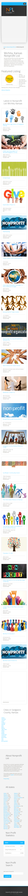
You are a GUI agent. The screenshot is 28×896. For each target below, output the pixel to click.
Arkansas (5, 794)
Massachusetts (17, 806)
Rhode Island (16, 820)
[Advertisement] (14, 31)
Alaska (5, 793)
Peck (2, 738)
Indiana (15, 803)
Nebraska (16, 813)
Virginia (15, 824)
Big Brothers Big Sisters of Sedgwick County (13, 124)
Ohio (15, 817)
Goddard (3, 723)
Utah (5, 824)
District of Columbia (18, 797)
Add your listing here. (5, 90)
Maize (2, 726)
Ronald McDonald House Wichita (12, 419)
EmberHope (6, 178)
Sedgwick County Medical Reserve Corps (13, 446)
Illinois (5, 803)
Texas (15, 823)
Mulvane (3, 728)
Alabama (16, 793)
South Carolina (7, 821)
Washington (16, 825)
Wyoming (5, 828)
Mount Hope (4, 737)
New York (5, 817)
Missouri (5, 810)
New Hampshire (7, 814)
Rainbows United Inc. (9, 392)
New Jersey (16, 814)
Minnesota (16, 808)
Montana (5, 811)
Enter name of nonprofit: (9, 871)
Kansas (5, 804)
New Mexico (6, 815)
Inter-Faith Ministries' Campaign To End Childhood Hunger (13, 285)
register (12, 774)
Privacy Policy (6, 778)
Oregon (15, 818)
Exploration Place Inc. (9, 205)
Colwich (3, 720)
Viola (2, 739)
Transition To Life (8, 553)
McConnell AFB (4, 741)
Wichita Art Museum (9, 634)
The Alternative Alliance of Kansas (12, 500)
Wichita (2, 730)
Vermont (5, 825)
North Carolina (17, 811)
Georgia (5, 800)
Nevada (15, 815)
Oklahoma (6, 818)
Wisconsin (6, 827)
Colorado (16, 796)
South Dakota (17, 821)
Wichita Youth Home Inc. (10, 660)
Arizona (15, 794)
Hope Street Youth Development (12, 258)
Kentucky (16, 804)
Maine (15, 807)
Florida (15, 799)
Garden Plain (4, 734)
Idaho (15, 801)
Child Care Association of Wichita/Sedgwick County (10, 151)
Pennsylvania (6, 820)
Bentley (2, 733)
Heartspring (6, 231)
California (6, 796)
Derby (2, 721)
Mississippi (16, 810)
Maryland (5, 807)
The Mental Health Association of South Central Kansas (12, 527)
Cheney (2, 717)
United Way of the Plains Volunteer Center (13, 607)
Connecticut (6, 797)
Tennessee (6, 823)
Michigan (5, 808)
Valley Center (4, 729)
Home (5, 47)
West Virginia (16, 827)
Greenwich (3, 736)
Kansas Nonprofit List (11, 47)
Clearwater (3, 719)
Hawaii (15, 800)
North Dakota (6, 813)
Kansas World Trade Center (11, 312)
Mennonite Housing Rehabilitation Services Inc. (13, 339)
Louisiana (5, 806)
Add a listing (15, 893)
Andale (2, 732)
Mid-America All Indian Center (11, 365)
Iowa (5, 801)
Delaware (6, 799)
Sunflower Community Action (11, 473)
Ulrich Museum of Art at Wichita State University (14, 580)
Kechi (2, 725)
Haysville (3, 724)
